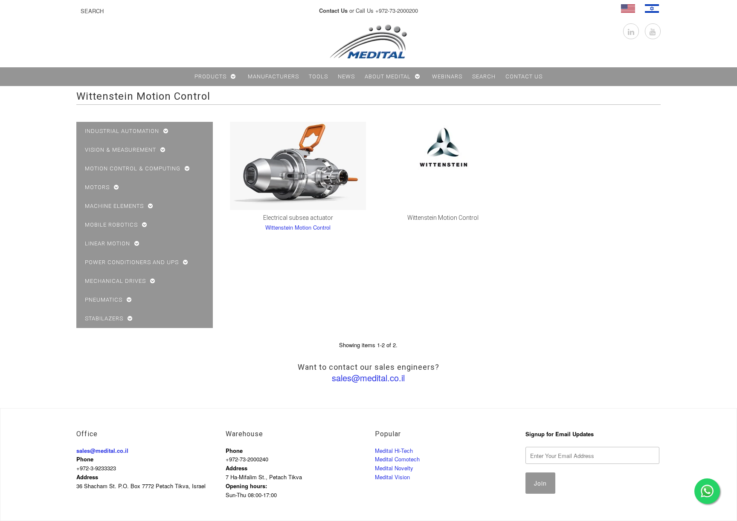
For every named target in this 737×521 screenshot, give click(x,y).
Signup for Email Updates (559, 434)
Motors (97, 187)
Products (210, 76)
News (346, 76)
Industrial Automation (122, 131)
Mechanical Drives (115, 281)
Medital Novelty (394, 468)
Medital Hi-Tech (394, 450)
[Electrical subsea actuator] (298, 166)
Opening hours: (246, 486)
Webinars (447, 76)
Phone (84, 459)
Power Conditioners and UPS (132, 262)
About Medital (388, 76)
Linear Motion (107, 243)
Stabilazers (104, 318)
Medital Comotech (397, 459)
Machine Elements (114, 206)
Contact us (524, 76)
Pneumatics (103, 299)
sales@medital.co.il (368, 377)
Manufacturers (273, 76)
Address (87, 477)
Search (484, 76)
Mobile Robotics (111, 225)
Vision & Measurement (120, 150)
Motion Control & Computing (132, 168)
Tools (318, 76)
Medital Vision (392, 477)
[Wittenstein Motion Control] (443, 147)
